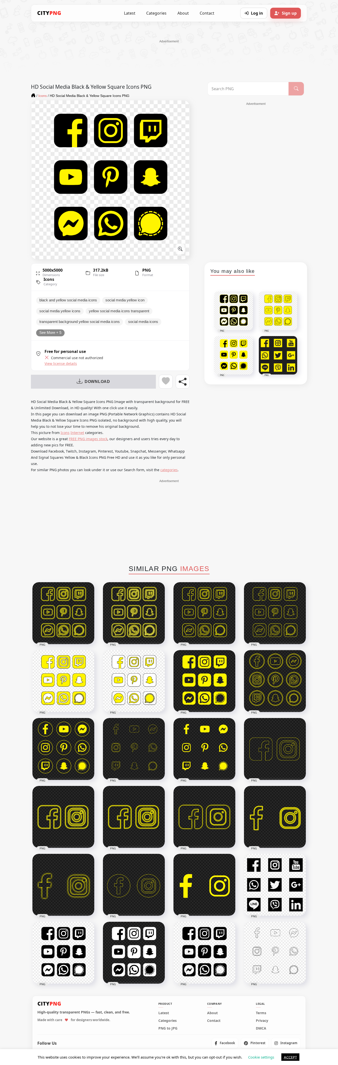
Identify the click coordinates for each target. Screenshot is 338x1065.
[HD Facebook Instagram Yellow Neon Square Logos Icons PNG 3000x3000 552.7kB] (204, 817)
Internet (77, 432)
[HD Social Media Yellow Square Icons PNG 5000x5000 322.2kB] (204, 681)
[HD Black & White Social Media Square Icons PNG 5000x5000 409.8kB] (134, 953)
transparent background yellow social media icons (79, 322)
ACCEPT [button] (290, 1057)
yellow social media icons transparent (119, 311)
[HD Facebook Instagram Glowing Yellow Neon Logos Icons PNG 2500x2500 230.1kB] (275, 817)
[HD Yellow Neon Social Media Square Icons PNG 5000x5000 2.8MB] (63, 613)
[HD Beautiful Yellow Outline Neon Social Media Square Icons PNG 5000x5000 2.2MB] (275, 613)
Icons (49, 279)
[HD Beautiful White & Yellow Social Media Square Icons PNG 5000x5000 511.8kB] (134, 681)
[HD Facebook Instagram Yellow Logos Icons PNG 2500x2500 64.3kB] (204, 885)
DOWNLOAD (97, 381)
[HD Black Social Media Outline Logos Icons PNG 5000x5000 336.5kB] (275, 953)
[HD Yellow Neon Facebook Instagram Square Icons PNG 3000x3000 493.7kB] (63, 817)
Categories (156, 13)
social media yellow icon (125, 300)
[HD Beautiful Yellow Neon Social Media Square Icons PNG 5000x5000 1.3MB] (204, 613)
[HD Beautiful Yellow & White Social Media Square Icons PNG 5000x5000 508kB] (63, 681)
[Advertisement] (169, 55)
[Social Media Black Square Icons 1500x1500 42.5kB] (275, 885)
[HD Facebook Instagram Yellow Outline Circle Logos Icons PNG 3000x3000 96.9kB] (134, 885)
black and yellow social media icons (68, 300)
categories (169, 469)
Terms (261, 1013)
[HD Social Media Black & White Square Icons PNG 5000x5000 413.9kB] (63, 953)
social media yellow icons (59, 311)
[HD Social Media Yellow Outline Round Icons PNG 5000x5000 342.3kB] (63, 749)
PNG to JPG (167, 1028)
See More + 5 (50, 333)
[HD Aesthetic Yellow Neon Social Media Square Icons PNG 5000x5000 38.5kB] (134, 613)
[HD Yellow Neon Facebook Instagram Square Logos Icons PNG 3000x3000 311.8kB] (134, 817)
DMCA (261, 1028)
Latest (129, 13)
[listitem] (225, 1043)
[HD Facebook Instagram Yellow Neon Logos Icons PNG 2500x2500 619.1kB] (63, 885)
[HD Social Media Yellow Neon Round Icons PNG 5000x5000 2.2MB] (275, 681)
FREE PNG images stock (88, 438)
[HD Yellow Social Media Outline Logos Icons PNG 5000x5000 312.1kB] (134, 749)
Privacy (262, 1020)
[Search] (296, 88)
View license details (61, 363)
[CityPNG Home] (49, 13)
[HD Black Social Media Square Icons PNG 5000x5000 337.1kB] (204, 953)
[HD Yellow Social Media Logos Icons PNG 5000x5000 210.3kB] (204, 749)
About (183, 13)
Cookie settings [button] (261, 1057)
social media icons (143, 322)
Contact (207, 13)
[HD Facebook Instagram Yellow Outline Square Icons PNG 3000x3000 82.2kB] (275, 749)
